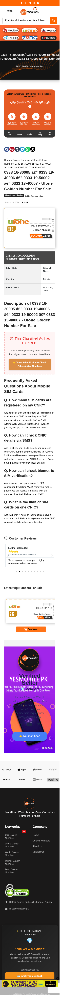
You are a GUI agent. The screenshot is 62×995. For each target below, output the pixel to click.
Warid (19, 135)
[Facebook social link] (21, 3)
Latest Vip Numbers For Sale (23, 588)
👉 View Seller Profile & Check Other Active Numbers (30, 364)
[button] (6, 149)
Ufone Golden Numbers (12, 845)
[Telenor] (50, 133)
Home (7, 160)
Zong (40, 135)
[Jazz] (9, 133)
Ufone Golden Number (14, 195)
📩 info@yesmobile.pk (29, 976)
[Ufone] (30, 133)
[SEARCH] (53, 20)
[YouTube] (29, 724)
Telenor (50, 135)
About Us (37, 846)
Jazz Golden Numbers (15, 835)
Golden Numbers (21, 160)
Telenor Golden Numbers (12, 862)
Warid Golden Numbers (12, 853)
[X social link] (25, 3)
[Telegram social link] (38, 3)
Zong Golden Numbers (11, 871)
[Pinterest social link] (30, 3)
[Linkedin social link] (34, 3)
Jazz (9, 135)
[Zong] (40, 133)
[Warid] (19, 133)
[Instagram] (20, 724)
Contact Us (38, 852)
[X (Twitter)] (39, 724)
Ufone (29, 135)
